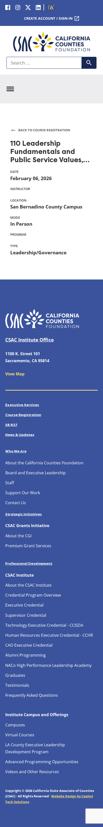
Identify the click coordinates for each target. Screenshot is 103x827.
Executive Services (22, 405)
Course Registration (23, 415)
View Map (14, 374)
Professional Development (28, 563)
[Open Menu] (10, 89)
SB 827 (11, 425)
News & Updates (19, 435)
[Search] (89, 63)
